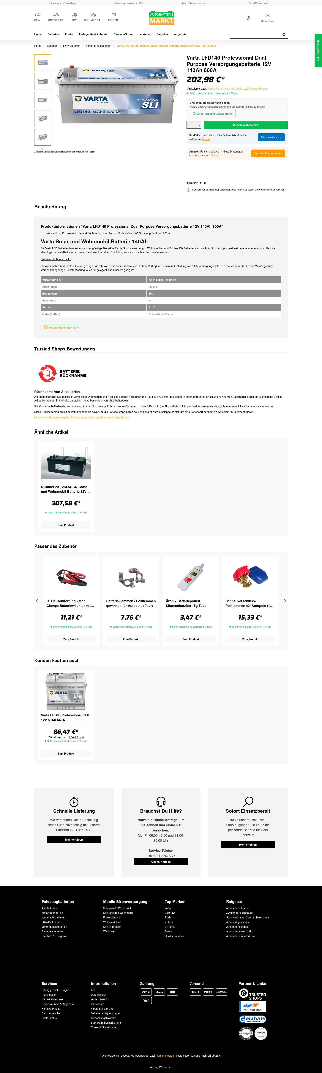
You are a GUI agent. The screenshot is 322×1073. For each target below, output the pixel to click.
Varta (168, 908)
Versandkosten (165, 1055)
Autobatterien (50, 908)
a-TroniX (170, 926)
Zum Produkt (66, 525)
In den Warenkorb (245, 125)
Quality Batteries (174, 936)
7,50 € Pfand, (76, 737)
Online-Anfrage (161, 862)
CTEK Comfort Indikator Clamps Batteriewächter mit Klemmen (69, 603)
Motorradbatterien (52, 913)
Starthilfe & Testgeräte (55, 936)
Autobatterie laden (237, 926)
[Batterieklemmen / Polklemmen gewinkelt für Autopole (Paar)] (131, 577)
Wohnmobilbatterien (53, 917)
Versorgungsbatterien (54, 926)
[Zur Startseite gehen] (161, 18)
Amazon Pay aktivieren (268, 153)
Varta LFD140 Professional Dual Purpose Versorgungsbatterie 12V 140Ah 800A (166, 45)
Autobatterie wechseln (239, 931)
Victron (169, 922)
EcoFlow (170, 913)
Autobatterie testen (237, 908)
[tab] (50, 206)
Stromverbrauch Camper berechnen (247, 917)
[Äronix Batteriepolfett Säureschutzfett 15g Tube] (191, 577)
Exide (168, 917)
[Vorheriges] (57, 94)
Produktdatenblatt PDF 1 (64, 327)
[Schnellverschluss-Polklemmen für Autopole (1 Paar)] (250, 577)
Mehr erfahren (74, 839)
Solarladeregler (112, 926)
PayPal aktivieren (271, 137)
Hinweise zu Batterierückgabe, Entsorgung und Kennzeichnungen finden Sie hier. (82, 417)
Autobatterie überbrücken (241, 936)
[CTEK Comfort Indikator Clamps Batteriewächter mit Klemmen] (72, 577)
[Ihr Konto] (268, 14)
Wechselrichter (112, 922)
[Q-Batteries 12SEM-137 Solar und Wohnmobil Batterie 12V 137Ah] (66, 463)
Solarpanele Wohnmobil (117, 908)
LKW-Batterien (50, 922)
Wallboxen (109, 931)
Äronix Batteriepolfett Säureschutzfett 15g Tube (186, 603)
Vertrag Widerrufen (161, 1067)
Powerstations (111, 917)
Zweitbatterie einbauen (239, 913)
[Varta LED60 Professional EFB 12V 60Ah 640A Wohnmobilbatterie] (66, 691)
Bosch (168, 931)
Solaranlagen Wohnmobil (118, 913)
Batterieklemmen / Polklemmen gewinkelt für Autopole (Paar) (131, 603)
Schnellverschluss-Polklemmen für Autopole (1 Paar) (247, 603)
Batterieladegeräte (53, 931)
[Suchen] (283, 35)
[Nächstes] (176, 94)
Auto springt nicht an (238, 922)
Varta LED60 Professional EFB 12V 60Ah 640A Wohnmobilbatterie (65, 717)
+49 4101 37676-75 (161, 855)
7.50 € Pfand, (215, 88)
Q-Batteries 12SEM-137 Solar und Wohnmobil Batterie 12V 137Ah (64, 489)
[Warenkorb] (285, 18)
